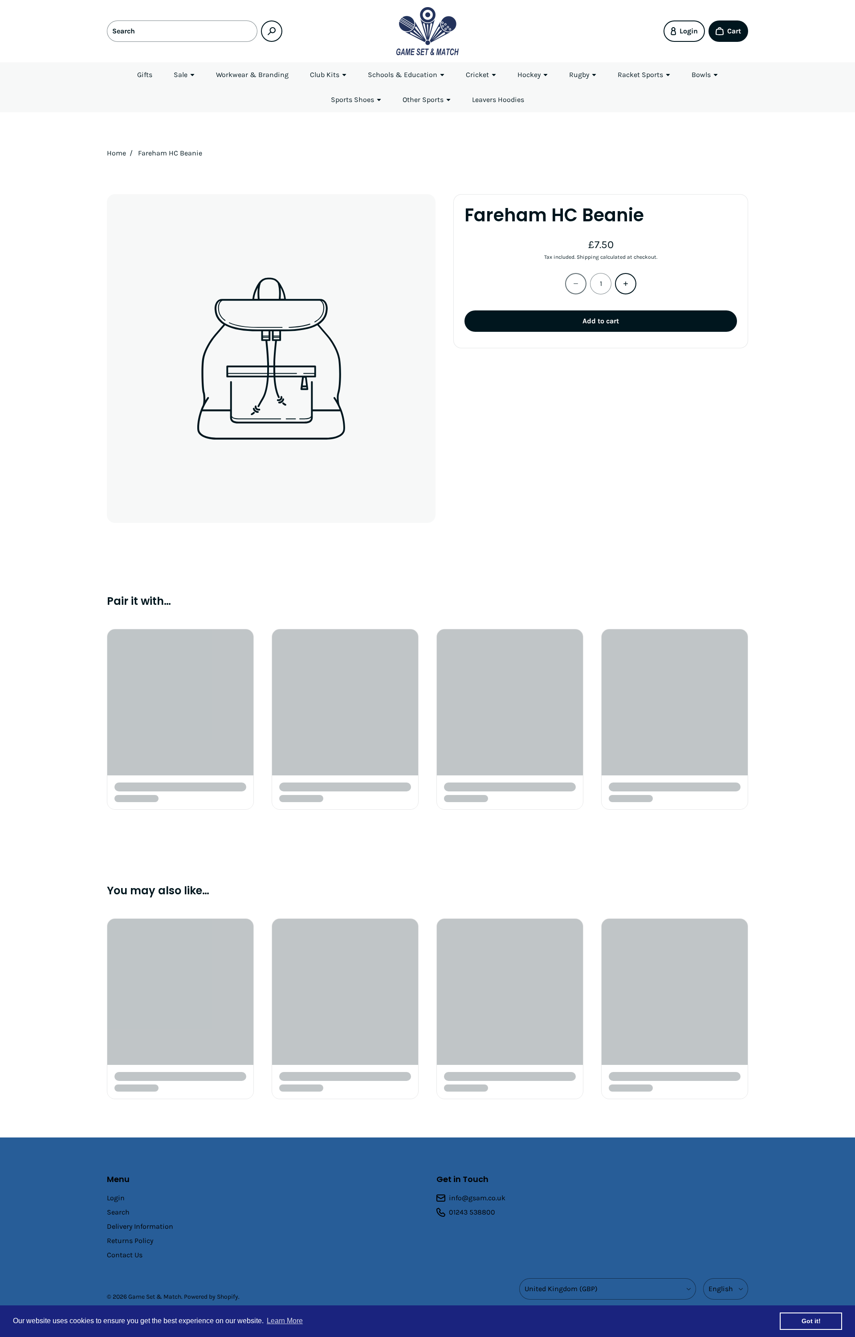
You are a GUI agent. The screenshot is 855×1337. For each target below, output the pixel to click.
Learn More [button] (285, 1321)
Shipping (588, 257)
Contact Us (124, 1255)
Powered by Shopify (211, 1296)
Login (116, 1198)
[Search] (271, 31)
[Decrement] (575, 283)
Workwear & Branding (252, 74)
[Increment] (625, 283)
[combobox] (182, 31)
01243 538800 (472, 1212)
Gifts (144, 74)
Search (118, 1212)
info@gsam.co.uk (477, 1198)
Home (116, 153)
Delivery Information (140, 1226)
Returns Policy (130, 1240)
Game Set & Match (154, 1296)
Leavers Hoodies (498, 99)
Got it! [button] (811, 1321)
